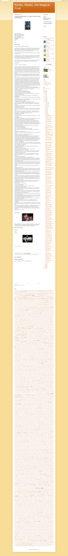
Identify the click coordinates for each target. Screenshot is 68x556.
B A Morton (27, 329)
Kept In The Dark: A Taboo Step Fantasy (48, 59)
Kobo (15, 40)
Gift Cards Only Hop (32, 392)
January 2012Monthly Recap (18, 410)
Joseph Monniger (28, 420)
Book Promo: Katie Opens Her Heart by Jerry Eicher (49, 129)
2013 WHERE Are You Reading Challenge (34, 301)
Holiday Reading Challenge (49, 401)
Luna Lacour (30, 447)
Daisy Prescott (21, 366)
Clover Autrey (24, 360)
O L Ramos (19, 475)
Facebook (16, 229)
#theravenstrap (34, 297)
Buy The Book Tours (50, 346)
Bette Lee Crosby (45, 333)
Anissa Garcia (32, 321)
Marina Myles (49, 453)
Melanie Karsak (27, 458)
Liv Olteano (37, 445)
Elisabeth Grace (27, 377)
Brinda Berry (35, 345)
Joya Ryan (21, 421)
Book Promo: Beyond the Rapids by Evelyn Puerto (48, 126)
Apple (15, 42)
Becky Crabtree (21, 332)
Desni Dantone (17, 371)
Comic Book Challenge (29, 361)
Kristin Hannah (43, 434)
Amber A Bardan (39, 318)
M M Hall (50, 448)
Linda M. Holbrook (19, 443)
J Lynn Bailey (46, 405)
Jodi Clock (38, 418)
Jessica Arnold (23, 415)
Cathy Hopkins (32, 352)
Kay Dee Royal (43, 428)
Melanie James (22, 458)
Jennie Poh (36, 412)
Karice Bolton (22, 426)
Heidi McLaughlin (17, 400)
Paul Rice (47, 478)
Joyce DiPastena (25, 421)
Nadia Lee (45, 469)
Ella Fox (34, 378)
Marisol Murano (23, 454)
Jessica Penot (16, 416)
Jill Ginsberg (34, 416)
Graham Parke (51, 395)
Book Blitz (23, 337)
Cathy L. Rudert (36, 352)
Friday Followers (48, 389)
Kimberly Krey (44, 432)
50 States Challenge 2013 (30, 311)
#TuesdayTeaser (39, 297)
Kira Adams (22, 433)
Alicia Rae (24, 316)
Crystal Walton (16, 365)
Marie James (32, 453)
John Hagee (49, 418)
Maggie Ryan (38, 450)
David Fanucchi (51, 368)
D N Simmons (44, 365)
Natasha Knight (39, 470)
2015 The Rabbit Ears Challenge (41, 306)
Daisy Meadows (17, 366)
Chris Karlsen (22, 356)
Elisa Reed (23, 377)
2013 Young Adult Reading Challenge (44, 301)
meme (25, 460)
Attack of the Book (35, 326)
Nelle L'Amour (31, 471)
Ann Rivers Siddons (29, 322)
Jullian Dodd (39, 423)
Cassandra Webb (46, 350)
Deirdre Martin (22, 370)
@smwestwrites (21, 293)
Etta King (16, 382)
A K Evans (28, 312)
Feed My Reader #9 (47, 252)
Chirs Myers (46, 355)
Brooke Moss (51, 345)
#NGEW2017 (19, 296)
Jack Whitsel (37, 406)
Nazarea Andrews (26, 471)
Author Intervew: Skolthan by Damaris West (49, 216)
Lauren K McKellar (23, 438)
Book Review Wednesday (42, 340)
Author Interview (38, 328)
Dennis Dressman (46, 370)
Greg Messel (38, 396)
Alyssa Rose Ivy (35, 317)
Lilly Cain (19, 442)
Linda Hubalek (43, 442)
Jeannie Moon (18, 411)
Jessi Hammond (19, 415)
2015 (45, 99)
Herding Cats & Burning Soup (18, 401)
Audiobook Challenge (20, 327)
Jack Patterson (30, 406)
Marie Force (29, 453)
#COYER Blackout (36, 294)
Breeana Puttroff (42, 344)
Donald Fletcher (23, 373)
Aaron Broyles (43, 313)
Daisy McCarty (51, 365)
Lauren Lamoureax (29, 438)
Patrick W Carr (34, 478)
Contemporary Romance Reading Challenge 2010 (37, 362)
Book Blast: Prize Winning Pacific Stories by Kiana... (49, 218)
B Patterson (48, 329)
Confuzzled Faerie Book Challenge (41, 361)
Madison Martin (18, 450)
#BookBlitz (51, 293)
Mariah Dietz (16, 453)
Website (16, 232)
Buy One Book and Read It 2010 (32, 346)
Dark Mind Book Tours (45, 367)
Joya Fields (18, 421)
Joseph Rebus (32, 420)
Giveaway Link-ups (22, 394)
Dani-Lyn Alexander (17, 367)
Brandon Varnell (25, 344)
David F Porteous (47, 368)
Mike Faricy (19, 465)
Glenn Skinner (44, 394)
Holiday (38, 401)
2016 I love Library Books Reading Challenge (27, 308)
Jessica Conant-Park (28, 415)
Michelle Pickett (51, 463)
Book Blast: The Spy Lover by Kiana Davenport (49, 260)
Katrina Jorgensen (26, 428)
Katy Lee (30, 428)
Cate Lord (26, 351)
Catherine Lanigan (48, 351)
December (46, 102)
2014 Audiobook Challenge (38, 302)
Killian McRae (40, 431)
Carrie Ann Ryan (40, 349)
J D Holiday (26, 405)
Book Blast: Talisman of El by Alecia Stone (49, 244)
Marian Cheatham (25, 453)
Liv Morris (34, 445)
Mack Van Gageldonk (42, 449)
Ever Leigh (45, 382)
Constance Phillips (21, 362)
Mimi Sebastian (38, 465)
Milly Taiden (34, 465)
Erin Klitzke (20, 381)
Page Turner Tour (43, 476)
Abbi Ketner (47, 313)
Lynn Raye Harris (20, 448)
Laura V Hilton (31, 437)
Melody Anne (43, 459)
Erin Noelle (23, 381)
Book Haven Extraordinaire (30, 339)
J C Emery (19, 405)
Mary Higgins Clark (49, 455)
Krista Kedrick (47, 433)
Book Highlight (36, 339)
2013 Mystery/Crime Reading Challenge (34, 300)
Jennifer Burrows (49, 412)
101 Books (41, 298)
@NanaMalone (38, 292)
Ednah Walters (33, 376)
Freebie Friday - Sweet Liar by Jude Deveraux (49, 257)
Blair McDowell (29, 335)
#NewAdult (16, 296)
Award (24, 329)
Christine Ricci (28, 357)
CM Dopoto (28, 360)
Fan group (16, 230)
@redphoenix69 (50, 292)
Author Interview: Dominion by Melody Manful (49, 208)
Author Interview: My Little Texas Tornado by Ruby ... (49, 235)
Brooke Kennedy (46, 345)
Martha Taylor (26, 455)
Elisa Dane (19, 377)
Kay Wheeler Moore (51, 428)
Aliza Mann (41, 316)
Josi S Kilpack (50, 420)
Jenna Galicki (45, 411)
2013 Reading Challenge (43, 300)
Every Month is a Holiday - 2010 (18, 383)
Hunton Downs (39, 402)
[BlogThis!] (26, 253)
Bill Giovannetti (32, 334)
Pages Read (47, 476)
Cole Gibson (35, 360)
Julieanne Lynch (35, 423)
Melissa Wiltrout (34, 459)
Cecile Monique (41, 352)
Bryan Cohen (25, 346)
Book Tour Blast (43, 341)
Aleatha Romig (16, 315)
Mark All (27, 454)
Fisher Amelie (34, 386)
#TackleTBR (30, 297)
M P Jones (21, 449)
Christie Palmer (43, 356)
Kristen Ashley (51, 433)
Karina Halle (30, 426)
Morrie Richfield (23, 468)
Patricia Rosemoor (20, 478)
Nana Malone (20, 470)
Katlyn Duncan (21, 428)
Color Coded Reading (23, 361)
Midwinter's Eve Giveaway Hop (46, 464)
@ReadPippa (45, 292)
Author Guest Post (26, 328)
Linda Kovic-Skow (48, 442)
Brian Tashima (22, 345)
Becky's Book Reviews (36, 332)
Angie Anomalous (28, 321)
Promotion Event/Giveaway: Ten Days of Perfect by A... (49, 157)
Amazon (16, 39)
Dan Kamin (38, 366)
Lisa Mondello (37, 444)
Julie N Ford (27, 423)
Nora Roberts (33, 474)
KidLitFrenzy (36, 431)
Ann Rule (34, 322)
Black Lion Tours (20, 335)
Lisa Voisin (26, 445)
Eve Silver (26, 382)
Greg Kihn (35, 396)
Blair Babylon (25, 335)
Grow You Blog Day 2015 (48, 396)
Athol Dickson (24, 326)
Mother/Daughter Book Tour (30, 468)
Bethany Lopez (40, 333)
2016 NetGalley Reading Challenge (47, 308)
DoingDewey (43, 372)
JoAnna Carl (26, 418)
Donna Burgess (40, 373)
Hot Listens (31, 402)
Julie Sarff (31, 423)
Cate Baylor (23, 351)
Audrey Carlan (41, 327)
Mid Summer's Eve (31, 464)
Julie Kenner (20, 423)
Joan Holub (18, 418)
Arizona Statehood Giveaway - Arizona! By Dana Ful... (49, 182)
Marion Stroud (19, 454)
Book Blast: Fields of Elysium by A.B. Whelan (49, 128)
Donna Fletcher (49, 373)
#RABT (23, 296)
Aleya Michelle (20, 316)
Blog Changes (49, 335)
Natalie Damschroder (34, 470)
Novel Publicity (43, 474)
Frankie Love (29, 388)
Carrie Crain (49, 349)
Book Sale (47, 340)
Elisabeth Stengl (31, 377)
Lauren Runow (33, 438)
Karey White (18, 426)
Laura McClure (19, 437)
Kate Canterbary (38, 426)
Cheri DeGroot (23, 354)
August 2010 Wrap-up (46, 327)
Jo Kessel (51, 417)
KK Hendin (33, 433)
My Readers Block (28, 469)
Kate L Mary (46, 426)
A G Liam (18, 312)
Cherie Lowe (40, 354)
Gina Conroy (49, 392)
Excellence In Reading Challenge (27, 383)
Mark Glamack (34, 454)
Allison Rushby (22, 317)
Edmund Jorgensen (28, 376)
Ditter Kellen (35, 372)
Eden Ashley (23, 376)
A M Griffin (42, 312)
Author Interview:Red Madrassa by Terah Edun (48, 191)
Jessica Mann (51, 415)
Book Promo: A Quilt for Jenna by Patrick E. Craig (49, 231)
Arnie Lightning (48, 56)
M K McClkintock (43, 448)
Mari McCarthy (45, 452)
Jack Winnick (41, 406)
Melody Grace (51, 459)
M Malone (18, 449)
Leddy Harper (36, 439)
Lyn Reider (46, 447)
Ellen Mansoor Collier (38, 378)
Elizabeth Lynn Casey (17, 378)
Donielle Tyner (32, 373)
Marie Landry (36, 453)
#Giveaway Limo (36, 295)
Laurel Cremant (36, 437)
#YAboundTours (43, 297)
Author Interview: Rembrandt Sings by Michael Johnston (49, 167)
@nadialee (34, 292)
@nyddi (42, 292)
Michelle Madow (31, 463)
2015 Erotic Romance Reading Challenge (23, 305)
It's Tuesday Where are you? (25, 404)
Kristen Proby (25, 434)
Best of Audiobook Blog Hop (29, 333)
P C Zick (29, 476)
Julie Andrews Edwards (50, 422)
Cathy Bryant (27, 352)
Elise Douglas (35, 377)
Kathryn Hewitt (41, 427)
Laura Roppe (27, 437)
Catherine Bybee (30, 351)
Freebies (46, 388)
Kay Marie (47, 428)
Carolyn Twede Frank (35, 349)
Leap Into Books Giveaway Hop (30, 439)
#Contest (24, 294)
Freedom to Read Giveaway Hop (20, 389)
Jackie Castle (16, 407)
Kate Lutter (50, 426)
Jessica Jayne (42, 415)
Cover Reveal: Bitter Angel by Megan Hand (49, 161)
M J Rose (39, 448)
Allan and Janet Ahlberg (48, 316)
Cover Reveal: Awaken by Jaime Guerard (48, 180)
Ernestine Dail (31, 381)
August (46, 107)
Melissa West (30, 459)
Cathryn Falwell (23, 352)
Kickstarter (33, 431)
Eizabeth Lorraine (42, 376)
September (46, 106)
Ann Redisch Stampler (23, 322)
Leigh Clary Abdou (51, 439)
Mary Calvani (34, 455)
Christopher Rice (48, 357)
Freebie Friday (41, 388)
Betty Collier (49, 333)
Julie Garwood (16, 423)
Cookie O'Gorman (49, 362)
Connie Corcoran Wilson (50, 361)
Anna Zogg (19, 323)
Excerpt (32, 383)
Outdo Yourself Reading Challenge (22, 476)
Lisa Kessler (26, 444)
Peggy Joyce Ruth (45, 479)
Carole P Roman (17, 349)
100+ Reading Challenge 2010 (20, 298)
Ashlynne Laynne (17, 326)
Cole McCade (39, 360)
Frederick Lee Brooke (34, 388)
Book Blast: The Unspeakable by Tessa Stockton (49, 248)
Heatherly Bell (39, 399)
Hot (28, 402)
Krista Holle (44, 433)
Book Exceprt (38, 338)
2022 (45, 92)
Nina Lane (21, 473)
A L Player (35, 312)
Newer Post (16, 283)
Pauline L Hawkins (33, 479)
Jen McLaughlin (38, 411)
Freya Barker (26, 389)
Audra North (33, 327)
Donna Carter (44, 373)
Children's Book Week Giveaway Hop (24, 355)
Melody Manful (17, 460)
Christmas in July (33, 357)
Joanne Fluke (34, 418)
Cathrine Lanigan (19, 352)
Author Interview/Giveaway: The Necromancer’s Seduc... (49, 227)
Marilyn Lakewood (45, 453)
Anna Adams (37, 322)
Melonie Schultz (21, 460)
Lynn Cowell (49, 447)
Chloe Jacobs (49, 355)
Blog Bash (46, 335)
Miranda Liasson (43, 465)
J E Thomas (36, 405)
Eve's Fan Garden (31, 382)
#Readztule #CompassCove (28, 296)
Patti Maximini (38, 478)
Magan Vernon (30, 450)
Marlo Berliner (46, 454)
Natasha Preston (44, 470)
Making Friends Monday (50, 450)
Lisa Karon (16, 444)
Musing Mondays (49, 468)
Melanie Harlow (18, 458)
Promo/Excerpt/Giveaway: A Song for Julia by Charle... (49, 177)
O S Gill (22, 475)
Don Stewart (19, 373)
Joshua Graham (41, 420)
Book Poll (50, 339)
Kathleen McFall (37, 427)
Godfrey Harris (20, 395)
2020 (45, 93)
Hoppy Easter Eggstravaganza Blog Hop (22, 402)
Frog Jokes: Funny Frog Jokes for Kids (48, 55)
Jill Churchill (31, 416)
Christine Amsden (23, 357)
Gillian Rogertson (42, 392)
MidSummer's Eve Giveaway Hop (38, 464)
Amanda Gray (18, 318)
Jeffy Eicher (26, 411)
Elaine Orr (46, 376)
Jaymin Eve (47, 410)
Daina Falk (48, 365)
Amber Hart (43, 318)
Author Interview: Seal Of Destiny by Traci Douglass (49, 206)
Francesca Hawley (21, 388)
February (46, 114)
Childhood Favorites (17, 355)
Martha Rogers (22, 455)
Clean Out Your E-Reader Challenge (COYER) (30, 359)
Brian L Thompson (17, 345)
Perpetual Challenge (23, 480)
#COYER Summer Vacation (43, 294)
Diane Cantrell (43, 371)
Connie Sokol (16, 362)
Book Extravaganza (48, 338)
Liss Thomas (30, 445)
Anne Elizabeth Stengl (33, 323)
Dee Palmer (19, 370)
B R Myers (51, 329)
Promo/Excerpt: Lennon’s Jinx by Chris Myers (49, 199)
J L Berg (43, 405)
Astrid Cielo (21, 326)
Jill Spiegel (42, 416)
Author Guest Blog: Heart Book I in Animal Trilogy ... (49, 115)
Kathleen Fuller (32, 427)
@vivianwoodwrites (31, 293)
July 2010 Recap (44, 423)
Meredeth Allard (48, 460)
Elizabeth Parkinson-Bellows (24, 378)
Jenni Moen (49, 411)
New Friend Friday (50, 471)
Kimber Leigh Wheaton (29, 432)
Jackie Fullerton (25, 407)
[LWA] (46, 88)
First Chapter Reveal (19, 386)
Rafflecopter (35, 254)
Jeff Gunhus (22, 411)
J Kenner (40, 405)
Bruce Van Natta (21, 346)
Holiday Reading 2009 (42, 401)
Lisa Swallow (51, 444)
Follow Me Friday (19, 387)
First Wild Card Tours (26, 386)
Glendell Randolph (39, 394)
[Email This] (25, 253)
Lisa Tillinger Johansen (18, 445)
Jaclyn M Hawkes (30, 407)
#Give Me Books (22, 295)
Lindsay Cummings (33, 443)
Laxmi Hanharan (51, 438)
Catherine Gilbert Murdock (36, 351)
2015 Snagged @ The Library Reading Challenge (30, 306)
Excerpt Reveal (40, 383)
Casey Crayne (33, 350)
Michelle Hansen (21, 463)
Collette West (18, 361)
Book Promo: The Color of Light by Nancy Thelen (49, 246)
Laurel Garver (40, 437)
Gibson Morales (20, 392)
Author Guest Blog (20, 328)
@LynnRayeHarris (18, 292)
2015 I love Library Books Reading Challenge (34, 305)
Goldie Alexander (25, 395)
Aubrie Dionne (40, 326)
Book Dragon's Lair (33, 338)
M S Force (25, 449)
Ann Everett (45, 321)
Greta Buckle (42, 396)
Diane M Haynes (48, 371)
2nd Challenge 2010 (24, 311)
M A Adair (36, 448)
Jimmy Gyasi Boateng (31, 417)
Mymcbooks (37, 469)
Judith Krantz (42, 421)
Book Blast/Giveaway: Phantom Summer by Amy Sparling (49, 134)
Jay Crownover (39, 410)
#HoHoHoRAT (46, 295)
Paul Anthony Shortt (43, 478)
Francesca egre (16, 388)
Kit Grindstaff (25, 433)
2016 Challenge (50, 307)
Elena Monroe (50, 376)
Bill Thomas (36, 334)
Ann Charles (41, 321)
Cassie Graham (51, 350)
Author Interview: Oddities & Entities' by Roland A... (48, 214)
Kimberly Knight (39, 432)
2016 (45, 98)
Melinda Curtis (34, 458)
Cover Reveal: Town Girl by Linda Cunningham (48, 119)
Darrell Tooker (31, 368)
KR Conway (36, 433)
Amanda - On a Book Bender (46, 317)
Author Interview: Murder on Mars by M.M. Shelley (48, 221)
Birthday (39, 334)
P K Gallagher (32, 476)
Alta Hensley (26, 317)
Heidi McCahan (51, 399)
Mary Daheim (38, 455)
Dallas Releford (26, 366)
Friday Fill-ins (34, 389)
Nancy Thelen (29, 470)
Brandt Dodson (29, 344)
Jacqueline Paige (40, 407)
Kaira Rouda (16, 425)
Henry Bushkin (37, 400)
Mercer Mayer (44, 460)
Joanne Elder (30, 418)
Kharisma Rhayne (24, 431)
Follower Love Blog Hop (36, 387)
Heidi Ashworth (47, 399)
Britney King (42, 345)
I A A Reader (43, 402)
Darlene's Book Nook (21, 368)
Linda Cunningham (26, 442)
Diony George (28, 372)
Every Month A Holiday (50, 382)
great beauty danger (30, 396)
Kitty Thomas (29, 433)
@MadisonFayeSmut (23, 292)
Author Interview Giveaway (46, 328)
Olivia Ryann (43, 475)
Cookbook (45, 362)
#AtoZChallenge (40, 293)
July (45, 108)
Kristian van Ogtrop (34, 434)
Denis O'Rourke (37, 370)
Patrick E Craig (25, 478)
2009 (45, 267)
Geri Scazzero (16, 392)
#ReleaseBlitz (40, 296)
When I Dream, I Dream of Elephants (48, 50)
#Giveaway (29, 295)
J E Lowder (33, 405)
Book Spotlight (22, 341)
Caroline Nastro (30, 349)
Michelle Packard (46, 463)
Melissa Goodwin (49, 458)
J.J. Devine (19, 406)
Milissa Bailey (27, 465)
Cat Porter (19, 351)
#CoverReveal (28, 294)
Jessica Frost (38, 415)
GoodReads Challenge (30, 395)
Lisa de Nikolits (51, 443)
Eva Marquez (19, 382)
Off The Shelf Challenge (27, 475)
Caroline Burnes (25, 349)
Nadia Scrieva (49, 469)
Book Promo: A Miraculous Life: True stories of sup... (49, 242)
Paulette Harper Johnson (22, 479)
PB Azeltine (40, 479)
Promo (33, 254)
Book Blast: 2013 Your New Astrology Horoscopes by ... (49, 212)
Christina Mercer (18, 357)
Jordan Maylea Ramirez (22, 420)
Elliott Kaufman (46, 378)
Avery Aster (21, 329)
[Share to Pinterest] (29, 253)
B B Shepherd (31, 329)
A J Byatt (21, 312)
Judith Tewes (46, 421)
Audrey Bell (37, 327)
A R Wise (27, 313)
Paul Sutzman (51, 478)
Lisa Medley (34, 444)
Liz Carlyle (47, 445)
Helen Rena (30, 400)
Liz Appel (44, 445)
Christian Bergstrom (38, 356)
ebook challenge (46, 375)
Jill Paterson (38, 416)
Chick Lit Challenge (50, 354)
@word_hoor (35, 293)
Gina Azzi (46, 392)
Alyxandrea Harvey (40, 317)
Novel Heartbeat (38, 474)
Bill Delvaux (28, 334)
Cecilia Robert (45, 352)
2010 (45, 266)
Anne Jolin (38, 323)
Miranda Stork (47, 465)
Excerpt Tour (44, 383)
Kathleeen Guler (24, 427)
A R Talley (23, 313)
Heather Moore (22, 399)
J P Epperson (50, 405)
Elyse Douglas (51, 378)
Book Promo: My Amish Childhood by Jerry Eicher (49, 155)
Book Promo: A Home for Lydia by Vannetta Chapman (49, 186)
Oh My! (32, 475)
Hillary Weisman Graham (25, 401)
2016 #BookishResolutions (21, 307)
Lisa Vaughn (23, 445)
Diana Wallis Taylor (30, 371)
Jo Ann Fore (47, 417)
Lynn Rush (24, 448)
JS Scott (30, 421)
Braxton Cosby (33, 344)
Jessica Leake (46, 415)
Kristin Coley (39, 434)
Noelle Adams (19, 474)
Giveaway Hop (17, 394)
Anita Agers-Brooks (37, 321)
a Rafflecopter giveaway (18, 246)
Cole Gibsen (31, 360)
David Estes (42, 368)
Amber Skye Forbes (48, 318)
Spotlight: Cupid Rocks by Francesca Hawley (48, 145)
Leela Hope (43, 439)
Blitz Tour (42, 335)
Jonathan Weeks (16, 420)
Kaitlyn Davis (20, 425)
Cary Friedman (22, 350)
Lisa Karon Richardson (21, 444)
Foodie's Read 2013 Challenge (43, 387)
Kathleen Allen (28, 427)
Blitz (36, 335)
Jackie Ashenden (46, 406)
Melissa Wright (38, 459)
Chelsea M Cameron (18, 354)
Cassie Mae (16, 351)
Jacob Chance (35, 407)
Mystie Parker (41, 469)
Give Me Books (38, 393)
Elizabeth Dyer (51, 377)
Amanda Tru (31, 318)
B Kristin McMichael (43, 329)
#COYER (32, 294)
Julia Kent (21, 422)
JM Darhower (43, 417)
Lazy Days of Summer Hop (22, 439)
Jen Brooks (30, 411)
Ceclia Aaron (49, 352)
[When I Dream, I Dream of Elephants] (45, 51)
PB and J (37, 479)
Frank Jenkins (25, 388)
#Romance (44, 296)
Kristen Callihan (17, 434)
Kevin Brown (19, 431)
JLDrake (40, 417)
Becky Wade (27, 332)
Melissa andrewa (39, 458)
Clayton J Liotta (21, 359)
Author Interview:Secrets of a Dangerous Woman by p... (49, 225)
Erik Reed (16, 381)
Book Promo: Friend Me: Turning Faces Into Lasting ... (49, 140)
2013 (45, 101)
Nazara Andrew (21, 471)
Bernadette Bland (23, 333)
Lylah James (38, 447)
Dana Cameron (45, 366)
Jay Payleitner (43, 410)
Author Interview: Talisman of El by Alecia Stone (49, 220)
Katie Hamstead (51, 427)
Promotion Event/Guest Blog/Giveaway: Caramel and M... (48, 193)
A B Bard (51, 311)
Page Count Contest (37, 476)
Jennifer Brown (44, 412)
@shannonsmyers (17, 293)
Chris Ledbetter (26, 356)
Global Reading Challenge (49, 394)
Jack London (26, 406)
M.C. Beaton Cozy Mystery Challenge (35, 449)
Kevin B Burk (16, 431)
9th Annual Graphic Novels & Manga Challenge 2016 (42, 311)
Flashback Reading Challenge (40, 386)
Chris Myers (30, 356)
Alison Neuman (37, 316)
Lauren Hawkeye (19, 438)
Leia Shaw (47, 439)
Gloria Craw (16, 395)
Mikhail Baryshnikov (23, 465)
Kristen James (21, 434)
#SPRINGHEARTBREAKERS (50, 296)
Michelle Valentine (26, 464)
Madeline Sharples (48, 449)
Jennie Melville (28, 412)
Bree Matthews (38, 344)
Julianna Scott (44, 422)
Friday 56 (30, 389)
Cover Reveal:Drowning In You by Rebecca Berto (49, 189)
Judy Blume (50, 421)
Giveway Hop (34, 394)
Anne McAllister (43, 323)
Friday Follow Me (43, 389)
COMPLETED (35, 361)
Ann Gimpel (49, 321)
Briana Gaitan (26, 345)
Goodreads (16, 233)
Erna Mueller (27, 381)
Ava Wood (18, 329)
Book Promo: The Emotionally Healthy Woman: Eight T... (49, 159)
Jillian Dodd (50, 416)
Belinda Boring (42, 332)
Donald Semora (28, 373)
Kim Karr (50, 431)
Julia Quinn (30, 422)
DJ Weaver (39, 372)
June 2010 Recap (49, 423)
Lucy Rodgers (26, 447)
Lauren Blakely (49, 437)
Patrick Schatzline (30, 478)
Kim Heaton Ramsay (45, 431)
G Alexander (43, 390)
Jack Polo (34, 406)
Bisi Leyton (42, 334)
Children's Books (32, 355)
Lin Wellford (22, 442)
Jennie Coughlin (19, 412)
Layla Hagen (16, 439)
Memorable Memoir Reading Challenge (31, 460)
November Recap (48, 474)
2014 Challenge (45, 302)
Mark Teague (42, 454)
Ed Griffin (20, 376)
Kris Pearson (40, 433)
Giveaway (31, 254)
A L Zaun (39, 312)
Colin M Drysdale (44, 360)
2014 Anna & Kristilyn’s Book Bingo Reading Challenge (27, 302)
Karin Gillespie (26, 426)
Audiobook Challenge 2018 (27, 327)
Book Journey (45, 339)
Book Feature (24, 339)
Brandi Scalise (20, 344)
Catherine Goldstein (42, 351)
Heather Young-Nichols (33, 399)
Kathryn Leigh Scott (46, 427)
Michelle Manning (41, 463)
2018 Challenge (40, 310)
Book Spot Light (17, 341)
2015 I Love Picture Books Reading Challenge (45, 305)
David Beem (35, 368)
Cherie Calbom (32, 354)
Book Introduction (41, 339)
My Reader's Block (23, 469)
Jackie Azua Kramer (51, 406)
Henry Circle (41, 400)
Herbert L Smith (51, 400)
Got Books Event (46, 395)
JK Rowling (36, 417)
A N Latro (20, 313)
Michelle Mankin (36, 463)
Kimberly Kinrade (35, 432)
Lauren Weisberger (42, 438)
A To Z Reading (38, 313)
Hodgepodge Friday (34, 401)
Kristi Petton (29, 434)
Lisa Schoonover (48, 444)
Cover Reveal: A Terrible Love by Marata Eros (49, 201)
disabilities (32, 372)
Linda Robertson (29, 443)
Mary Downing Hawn (43, 455)
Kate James (42, 426)
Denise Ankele (41, 370)
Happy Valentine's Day (48, 187)
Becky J (24, 332)
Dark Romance (51, 367)
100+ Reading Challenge (49, 297)
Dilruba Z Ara (24, 372)
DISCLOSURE (46, 85)
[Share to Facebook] (28, 253)
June (46, 109)
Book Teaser (34, 341)
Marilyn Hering (40, 453)
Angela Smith (18, 321)
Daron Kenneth (27, 368)
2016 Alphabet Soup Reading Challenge (30, 307)
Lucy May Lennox (22, 447)
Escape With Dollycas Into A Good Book (48, 381)
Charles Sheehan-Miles (27, 254)
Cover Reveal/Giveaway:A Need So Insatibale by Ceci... (48, 175)
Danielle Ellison (35, 367)
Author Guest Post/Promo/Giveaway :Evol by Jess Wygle (49, 132)
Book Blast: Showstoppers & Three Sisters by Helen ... (49, 240)
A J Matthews (24, 312)
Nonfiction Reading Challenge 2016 (26, 474)
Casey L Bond (37, 350)
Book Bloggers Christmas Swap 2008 (24, 338)
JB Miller (51, 410)
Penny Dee (18, 480)
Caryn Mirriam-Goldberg (28, 350)
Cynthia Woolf (29, 365)
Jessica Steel (20, 416)
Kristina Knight (47, 434)
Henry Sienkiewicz (46, 400)
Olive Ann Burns (35, 475)
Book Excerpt (22, 254)
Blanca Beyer (33, 335)
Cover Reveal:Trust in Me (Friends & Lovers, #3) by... (49, 238)
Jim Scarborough (23, 417)
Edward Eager (37, 376)
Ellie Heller (43, 378)
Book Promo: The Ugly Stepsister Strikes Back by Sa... (49, 122)
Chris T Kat (34, 356)
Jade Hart (44, 407)
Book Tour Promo (48, 341)
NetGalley (39, 471)
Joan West (22, 418)
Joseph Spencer (37, 420)
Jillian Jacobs (18, 417)
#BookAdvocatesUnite (46, 293)
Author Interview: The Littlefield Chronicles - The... (49, 136)
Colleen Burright (49, 360)
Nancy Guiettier (25, 470)
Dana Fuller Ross (50, 366)
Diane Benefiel (39, 371)
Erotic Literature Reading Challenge (38, 381)
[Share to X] (27, 253)
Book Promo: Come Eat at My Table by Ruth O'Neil (49, 117)
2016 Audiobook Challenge (39, 307)
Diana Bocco (21, 371)
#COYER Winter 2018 (50, 294)
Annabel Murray (23, 323)
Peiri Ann (49, 479)
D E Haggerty (37, 365)
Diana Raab (25, 371)
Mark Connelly (30, 454)
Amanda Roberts (27, 318)
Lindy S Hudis (38, 443)
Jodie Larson (41, 418)
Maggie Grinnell (34, 450)
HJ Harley (30, 401)
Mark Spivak (38, 454)
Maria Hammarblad (50, 452)
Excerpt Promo (36, 383)
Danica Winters (22, 367)
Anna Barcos (41, 322)
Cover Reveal (39, 363)
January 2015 (24, 410)
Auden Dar (43, 326)
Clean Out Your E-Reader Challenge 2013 (43, 359)
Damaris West (34, 366)
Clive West (20, 360)
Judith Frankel (38, 421)
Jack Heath (22, 406)
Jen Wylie (42, 411)
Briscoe (39, 345)
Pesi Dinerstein (28, 480)
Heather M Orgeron (17, 399)
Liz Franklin (50, 445)
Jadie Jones (51, 407)
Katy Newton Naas (34, 428)
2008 (45, 268)
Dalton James (30, 366)
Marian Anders (20, 453)
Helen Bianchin (22, 400)
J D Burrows (22, 405)
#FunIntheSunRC (17, 295)
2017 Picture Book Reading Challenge (22, 310)
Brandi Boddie (16, 344)
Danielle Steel (39, 367)
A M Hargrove (45, 312)
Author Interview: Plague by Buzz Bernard (48, 195)
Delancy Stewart (32, 370)
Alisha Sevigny (28, 316)
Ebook (42, 375)
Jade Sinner (47, 407)
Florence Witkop (47, 386)
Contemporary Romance (27, 362)
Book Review (35, 340)
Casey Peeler (41, 350)
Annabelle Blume (28, 323)
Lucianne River (17, 447)
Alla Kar (44, 316)
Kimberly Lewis (48, 432)
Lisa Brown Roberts (47, 443)
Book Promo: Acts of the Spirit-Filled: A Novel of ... (49, 147)
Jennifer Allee (39, 412)
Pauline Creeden (28, 479)
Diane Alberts (34, 371)
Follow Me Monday (25, 387)
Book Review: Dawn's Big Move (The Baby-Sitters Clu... (48, 165)
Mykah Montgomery (33, 469)
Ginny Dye (48, 51)
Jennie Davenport (24, 412)
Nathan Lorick (49, 470)
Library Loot (25, 441)
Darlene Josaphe (17, 368)
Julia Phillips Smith (25, 422)
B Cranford (35, 329)
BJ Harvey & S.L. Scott (47, 334)
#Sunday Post (25, 297)
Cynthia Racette (20, 365)
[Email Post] (24, 253)
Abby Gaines (51, 313)
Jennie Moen (32, 412)
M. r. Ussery (28, 449)
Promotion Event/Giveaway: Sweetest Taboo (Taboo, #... (49, 142)
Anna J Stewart (49, 322)
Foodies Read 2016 (50, 387)
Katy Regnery (38, 428)
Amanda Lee (22, 318)
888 (34, 311)
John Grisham (45, 418)
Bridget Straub (31, 345)
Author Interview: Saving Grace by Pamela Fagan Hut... (49, 223)
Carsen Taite (18, 350)
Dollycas (47, 372)
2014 (45, 100)
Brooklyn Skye (16, 346)
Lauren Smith (37, 438)
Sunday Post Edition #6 (48, 253)
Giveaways (26, 394)
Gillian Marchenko (37, 392)
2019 (45, 94)
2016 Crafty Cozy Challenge (18, 308)
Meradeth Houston (39, 460)
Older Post (38, 283)
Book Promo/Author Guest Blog (22, 340)
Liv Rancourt (40, 445)
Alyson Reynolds (30, 317)
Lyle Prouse (42, 447)
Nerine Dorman (35, 471)
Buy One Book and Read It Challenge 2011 (42, 346)
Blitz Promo (39, 335)
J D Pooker (29, 405)
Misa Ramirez (51, 465)
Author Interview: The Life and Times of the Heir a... (49, 233)
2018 (45, 95)
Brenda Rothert (51, 344)
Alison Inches (32, 316)
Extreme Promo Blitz (49, 383)
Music (45, 468)
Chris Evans (18, 356)
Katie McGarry (17, 428)
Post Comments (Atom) (21, 285)
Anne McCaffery (48, 323)
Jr (28, 421)
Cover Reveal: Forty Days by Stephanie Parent (49, 258)
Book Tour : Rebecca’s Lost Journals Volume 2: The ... (49, 237)
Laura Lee (16, 437)
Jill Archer (28, 416)
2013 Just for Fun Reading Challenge (24, 300)
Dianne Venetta (19, 372)
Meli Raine (31, 458)
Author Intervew (33, 328)
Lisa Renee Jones (42, 444)
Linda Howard (39, 442)
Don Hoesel (50, 372)
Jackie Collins (21, 407)
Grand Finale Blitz (17, 396)
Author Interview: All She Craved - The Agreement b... (49, 172)
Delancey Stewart (27, 370)
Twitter (15, 231)
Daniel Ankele (26, 367)
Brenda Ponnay (47, 344)
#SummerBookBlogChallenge (18, 297)
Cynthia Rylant (25, 365)
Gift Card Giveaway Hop (26, 392)
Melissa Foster (44, 458)
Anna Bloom (45, 322)
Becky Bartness (16, 332)
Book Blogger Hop (17, 338)
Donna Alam (36, 373)
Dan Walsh (42, 366)
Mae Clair (22, 450)
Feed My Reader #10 (48, 178)
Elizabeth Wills (30, 378)
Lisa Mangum (30, 444)
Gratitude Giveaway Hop (24, 396)
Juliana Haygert (40, 422)
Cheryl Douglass (45, 354)
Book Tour (38, 341)
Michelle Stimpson (21, 464)
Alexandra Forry (16, 316)
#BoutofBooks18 (17, 294)
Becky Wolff (31, 332)
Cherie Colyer (36, 354)
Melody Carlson (47, 459)
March (46, 113)
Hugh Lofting (34, 402)
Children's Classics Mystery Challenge (39, 355)
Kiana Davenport (29, 431)
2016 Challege (45, 307)
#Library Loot (51, 295)
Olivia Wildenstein (48, 475)
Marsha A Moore (17, 455)
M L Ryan (47, 448)
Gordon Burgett (42, 395)
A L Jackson (32, 312)
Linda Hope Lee (35, 442)
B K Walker (39, 329)
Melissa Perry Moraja (20, 459)
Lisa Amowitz (42, 443)
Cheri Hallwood (28, 354)
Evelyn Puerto (35, 382)
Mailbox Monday (43, 450)
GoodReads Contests (36, 395)
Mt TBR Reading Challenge (40, 468)
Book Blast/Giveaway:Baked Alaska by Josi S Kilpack (49, 154)
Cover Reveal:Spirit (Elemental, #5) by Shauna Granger (49, 150)
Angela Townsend (23, 321)
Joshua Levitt (45, 420)
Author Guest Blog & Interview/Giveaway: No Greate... (48, 250)
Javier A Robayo (34, 410)
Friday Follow (38, 389)
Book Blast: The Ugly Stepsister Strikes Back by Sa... (49, 169)
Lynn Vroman (27, 448)
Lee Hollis (40, 439)
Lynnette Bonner (32, 448)
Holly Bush (16, 402)
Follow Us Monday (30, 387)
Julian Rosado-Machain (35, 422)
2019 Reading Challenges (18, 311)
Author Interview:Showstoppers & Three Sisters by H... (49, 210)
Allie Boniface (17, 317)
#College (21, 294)
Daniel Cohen (30, 367)
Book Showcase (51, 340)
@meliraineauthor (29, 292)
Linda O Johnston (24, 443)
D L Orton (41, 365)
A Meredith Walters (50, 312)
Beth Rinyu (35, 333)
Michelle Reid (16, 464)
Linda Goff (31, 442)
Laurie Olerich (47, 438)
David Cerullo (38, 368)
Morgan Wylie (19, 468)
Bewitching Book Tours (21, 334)
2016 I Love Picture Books (37, 308)
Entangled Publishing (35, 380)
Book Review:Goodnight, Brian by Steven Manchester (49, 163)
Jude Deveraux (34, 421)
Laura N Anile (23, 437)
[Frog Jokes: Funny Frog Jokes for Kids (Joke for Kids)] (45, 55)
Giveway (31, 394)
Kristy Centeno (51, 434)
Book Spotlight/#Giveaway (29, 341)
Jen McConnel (33, 411)
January (46, 262)
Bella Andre (46, 332)
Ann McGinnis (18, 322)
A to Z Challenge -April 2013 (32, 313)
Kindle (18, 433)
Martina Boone (30, 455)
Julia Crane (18, 422)
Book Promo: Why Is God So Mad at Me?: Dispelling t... (49, 255)
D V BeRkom (33, 365)
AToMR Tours (18, 254)
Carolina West (21, 349)
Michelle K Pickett (26, 463)
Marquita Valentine (51, 454)
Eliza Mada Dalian (47, 377)
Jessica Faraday (34, 415)
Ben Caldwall (49, 332)
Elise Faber (39, 377)
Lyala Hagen (34, 447)
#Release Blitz (35, 296)
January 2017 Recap (29, 410)
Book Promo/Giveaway (29, 340)
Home (28, 283)
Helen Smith (33, 400)
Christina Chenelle (48, 356)
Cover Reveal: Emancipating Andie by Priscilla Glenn (49, 138)
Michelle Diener (16, 463)
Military (31, 465)
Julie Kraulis (24, 423)
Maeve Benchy (26, 450)
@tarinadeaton (26, 293)
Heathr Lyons (43, 399)
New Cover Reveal (45, 471)
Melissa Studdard (26, 459)
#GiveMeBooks (42, 295)
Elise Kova (43, 377)
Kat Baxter (34, 426)
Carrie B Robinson (45, 349)
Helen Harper (26, 400)
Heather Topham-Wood (27, 399)
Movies (35, 468)
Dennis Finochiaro (51, 370)
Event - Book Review (40, 382)
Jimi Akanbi (27, 417)
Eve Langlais (23, 382)
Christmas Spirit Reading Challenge (40, 357)
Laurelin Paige (44, 437)
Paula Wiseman (16, 479)
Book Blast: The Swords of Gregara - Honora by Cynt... (49, 204)
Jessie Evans (24, 416)
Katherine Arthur (19, 427)
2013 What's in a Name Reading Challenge (23, 301)
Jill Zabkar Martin (46, 416)
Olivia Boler (39, 475)
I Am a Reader (47, 402)
